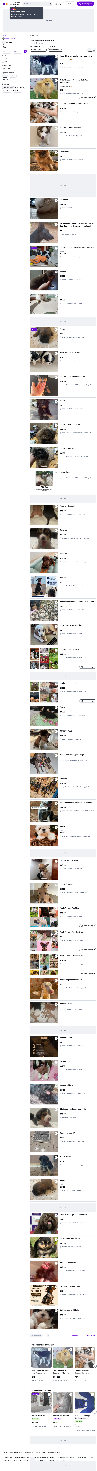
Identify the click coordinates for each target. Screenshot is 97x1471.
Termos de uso (8, 1457)
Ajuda (5, 1452)
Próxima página (74, 1335)
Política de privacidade (22, 1457)
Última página (90, 1335)
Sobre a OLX (29, 1452)
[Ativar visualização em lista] (89, 50)
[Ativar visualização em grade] (94, 50)
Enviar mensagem (89, 97)
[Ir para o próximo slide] (95, 1366)
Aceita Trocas (6, 65)
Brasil (32, 35)
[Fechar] (39, 10)
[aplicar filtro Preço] (25, 51)
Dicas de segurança (16, 1452)
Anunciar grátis (87, 4)
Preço (4, 47)
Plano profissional (54, 1452)
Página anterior (36, 1335)
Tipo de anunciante (8, 73)
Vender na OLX (40, 1452)
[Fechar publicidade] (32, 1459)
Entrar (69, 4)
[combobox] (37, 4)
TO (37, 35)
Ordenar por (6, 84)
